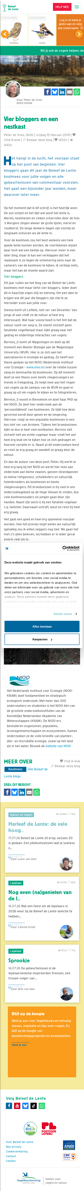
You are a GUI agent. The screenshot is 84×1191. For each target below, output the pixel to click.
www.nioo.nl (34, 367)
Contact (11, 1156)
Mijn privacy (13, 1146)
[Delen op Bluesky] (55, 91)
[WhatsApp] (42, 1106)
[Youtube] (17, 1106)
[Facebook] (9, 1106)
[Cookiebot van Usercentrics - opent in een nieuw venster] (62, 548)
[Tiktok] (33, 1106)
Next (79, 34)
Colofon (11, 1160)
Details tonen (63, 614)
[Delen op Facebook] (47, 91)
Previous (5, 34)
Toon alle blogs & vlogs (22, 60)
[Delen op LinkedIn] (62, 91)
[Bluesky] (25, 1106)
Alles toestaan (42, 626)
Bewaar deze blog (39, 140)
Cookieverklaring (17, 1151)
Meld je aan (19, 1044)
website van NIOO (58, 746)
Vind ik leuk (71, 761)
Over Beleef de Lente (19, 1142)
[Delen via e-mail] (69, 91)
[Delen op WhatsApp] (76, 91)
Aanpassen (39, 639)
